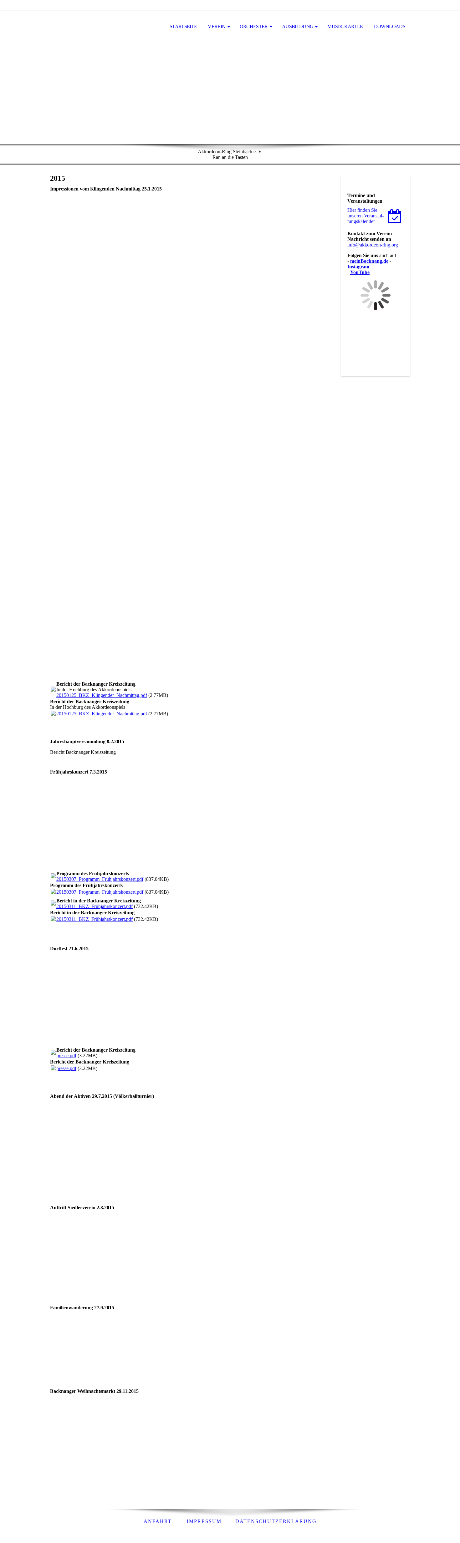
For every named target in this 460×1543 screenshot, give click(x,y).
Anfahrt (158, 1521)
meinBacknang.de (369, 261)
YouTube (360, 272)
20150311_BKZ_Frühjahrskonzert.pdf (94, 906)
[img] (81, 27)
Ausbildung (298, 26)
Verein (216, 26)
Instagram (358, 266)
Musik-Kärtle (345, 26)
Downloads (389, 26)
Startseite (183, 26)
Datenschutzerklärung (276, 1521)
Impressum (204, 1521)
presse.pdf (66, 1055)
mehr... (57, 676)
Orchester (254, 26)
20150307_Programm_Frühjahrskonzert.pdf (99, 879)
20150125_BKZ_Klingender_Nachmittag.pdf (101, 695)
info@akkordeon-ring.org (372, 244)
